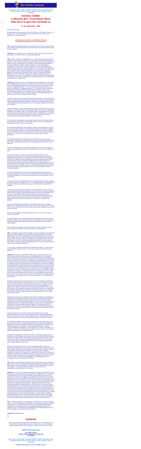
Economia (28, 9)
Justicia (39, 9)
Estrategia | (34, 9)
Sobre (18, 9)
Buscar (14, 9)
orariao (19, 11)
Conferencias (45, 9)
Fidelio (22, 9)
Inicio (10, 9)
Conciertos (34, 11)
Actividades (13, 11)
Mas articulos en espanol (13, 29)
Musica (24, 11)
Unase (51, 9)
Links (39, 11)
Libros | (29, 11)
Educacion (44, 11)
